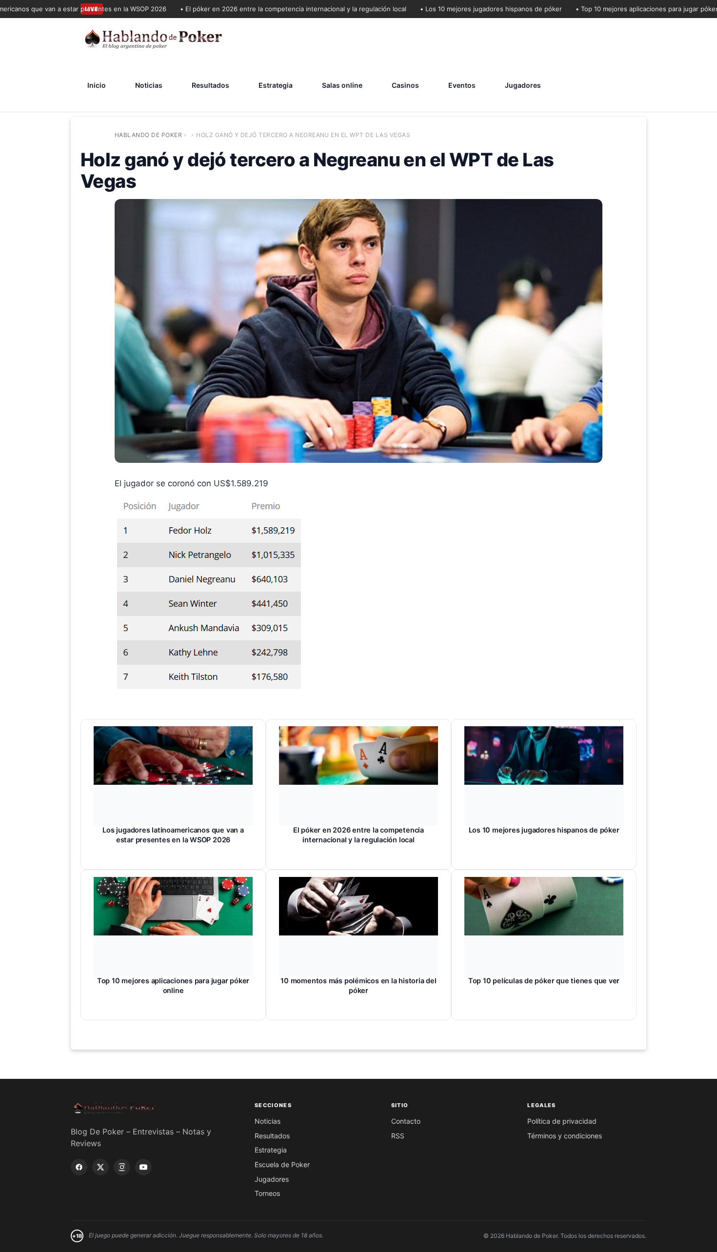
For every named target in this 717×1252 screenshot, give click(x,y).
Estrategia (276, 85)
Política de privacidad (562, 1121)
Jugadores (523, 85)
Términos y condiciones (564, 1136)
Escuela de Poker (282, 1164)
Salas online (342, 85)
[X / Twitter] (100, 1167)
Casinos (405, 85)
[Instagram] (122, 1167)
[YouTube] (143, 1167)
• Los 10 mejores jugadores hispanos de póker (467, 9)
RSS (397, 1136)
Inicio (96, 85)
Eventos (462, 85)
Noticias (148, 85)
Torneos (267, 1193)
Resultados (210, 85)
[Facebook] (79, 1167)
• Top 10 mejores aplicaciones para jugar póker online (632, 9)
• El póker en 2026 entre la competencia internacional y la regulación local (269, 9)
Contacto (405, 1121)
